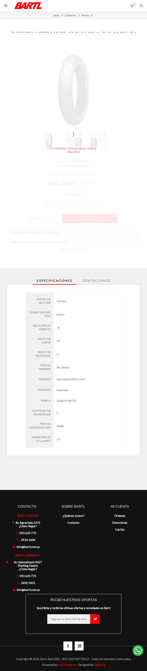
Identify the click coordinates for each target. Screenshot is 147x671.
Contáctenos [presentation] (96, 281)
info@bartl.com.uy (28, 546)
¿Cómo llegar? (28, 526)
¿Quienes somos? (73, 515)
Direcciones (119, 522)
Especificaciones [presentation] (54, 281)
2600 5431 (28, 583)
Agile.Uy (99, 664)
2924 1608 (28, 540)
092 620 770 (28, 533)
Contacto (73, 522)
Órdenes (119, 515)
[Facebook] (67, 645)
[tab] (54, 281)
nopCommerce (67, 664)
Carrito (134, 4)
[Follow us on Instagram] (79, 645)
